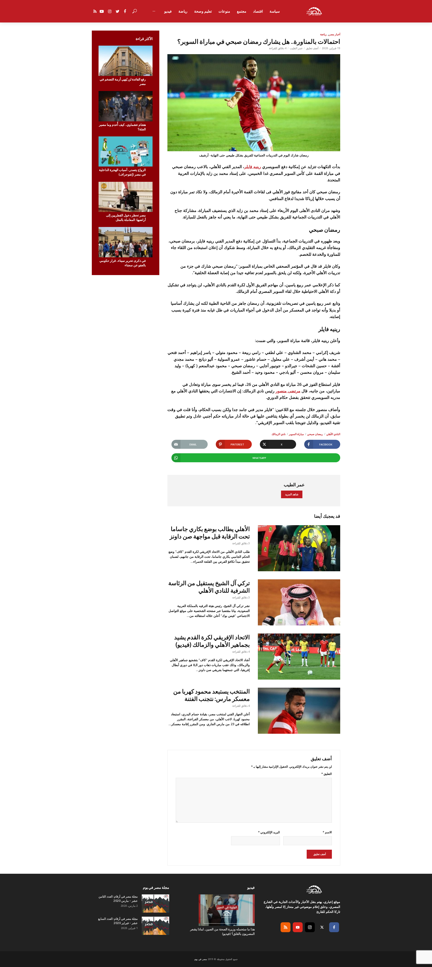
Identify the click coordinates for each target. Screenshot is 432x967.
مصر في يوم (200, 959)
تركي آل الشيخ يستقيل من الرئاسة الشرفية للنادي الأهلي (209, 586)
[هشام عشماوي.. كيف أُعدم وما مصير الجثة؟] (126, 106)
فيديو (168, 11)
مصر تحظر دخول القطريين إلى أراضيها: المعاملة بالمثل (126, 217)
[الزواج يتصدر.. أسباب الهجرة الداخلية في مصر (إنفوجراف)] (126, 151)
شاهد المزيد (291, 494)
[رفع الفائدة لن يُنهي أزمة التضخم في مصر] (126, 61)
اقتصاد (258, 11)
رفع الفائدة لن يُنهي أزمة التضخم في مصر (123, 81)
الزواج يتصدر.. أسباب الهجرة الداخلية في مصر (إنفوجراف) (122, 172)
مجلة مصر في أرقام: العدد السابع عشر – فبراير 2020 (118, 921)
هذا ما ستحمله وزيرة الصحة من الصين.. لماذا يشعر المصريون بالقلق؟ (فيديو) (222, 931)
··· (154, 11)
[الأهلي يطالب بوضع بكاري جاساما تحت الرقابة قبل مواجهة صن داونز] (299, 548)
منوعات (224, 11)
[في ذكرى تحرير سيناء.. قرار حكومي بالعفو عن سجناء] (126, 242)
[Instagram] (310, 927)
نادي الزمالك (279, 434)
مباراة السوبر (296, 434)
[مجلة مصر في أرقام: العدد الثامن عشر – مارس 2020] (155, 903)
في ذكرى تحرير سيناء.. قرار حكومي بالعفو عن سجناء (122, 263)
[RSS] (285, 927)
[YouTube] (298, 927)
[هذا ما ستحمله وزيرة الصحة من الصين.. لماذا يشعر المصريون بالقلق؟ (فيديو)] (216, 910)
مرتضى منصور (288, 390)
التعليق (326, 774)
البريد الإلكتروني (269, 832)
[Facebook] (334, 927)
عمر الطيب (296, 48)
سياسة (275, 11)
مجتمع (241, 11)
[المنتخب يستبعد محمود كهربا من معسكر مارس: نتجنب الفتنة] (299, 711)
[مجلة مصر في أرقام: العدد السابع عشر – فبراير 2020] (155, 926)
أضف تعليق (312, 48)
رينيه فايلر (252, 166)
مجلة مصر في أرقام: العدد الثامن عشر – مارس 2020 (118, 899)
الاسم (327, 832)
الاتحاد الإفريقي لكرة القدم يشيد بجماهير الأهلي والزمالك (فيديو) (212, 641)
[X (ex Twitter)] (322, 927)
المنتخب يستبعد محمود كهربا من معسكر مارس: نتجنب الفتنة (211, 695)
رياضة (182, 11)
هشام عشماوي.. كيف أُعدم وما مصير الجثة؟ (122, 127)
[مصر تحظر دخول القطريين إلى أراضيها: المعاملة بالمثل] (126, 197)
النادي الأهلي (333, 434)
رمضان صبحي (315, 434)
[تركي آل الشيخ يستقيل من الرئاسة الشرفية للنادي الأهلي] (299, 602)
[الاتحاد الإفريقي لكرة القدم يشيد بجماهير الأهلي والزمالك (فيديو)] (299, 657)
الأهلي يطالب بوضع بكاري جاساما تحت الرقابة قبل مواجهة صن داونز (210, 532)
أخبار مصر (334, 34)
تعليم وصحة (203, 11)
